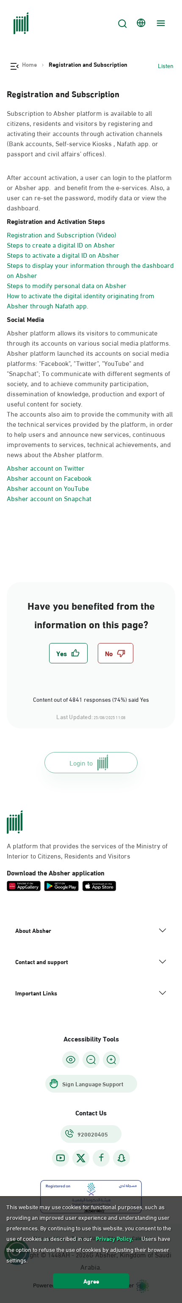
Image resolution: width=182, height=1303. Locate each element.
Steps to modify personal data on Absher (67, 285)
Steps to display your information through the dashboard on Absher (90, 270)
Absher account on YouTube (48, 488)
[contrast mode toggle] (71, 1060)
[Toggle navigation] (159, 23)
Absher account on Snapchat (49, 498)
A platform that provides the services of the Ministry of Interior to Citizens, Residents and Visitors (87, 850)
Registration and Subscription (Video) (61, 234)
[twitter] (81, 1158)
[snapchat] (121, 1158)
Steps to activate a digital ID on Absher (63, 254)
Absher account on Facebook (49, 478)
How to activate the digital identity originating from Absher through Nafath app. (80, 300)
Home (29, 64)
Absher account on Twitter (46, 467)
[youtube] (60, 1158)
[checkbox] (68, 653)
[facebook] (101, 1158)
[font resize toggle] (91, 1060)
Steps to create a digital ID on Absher (61, 244)
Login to (81, 762)
